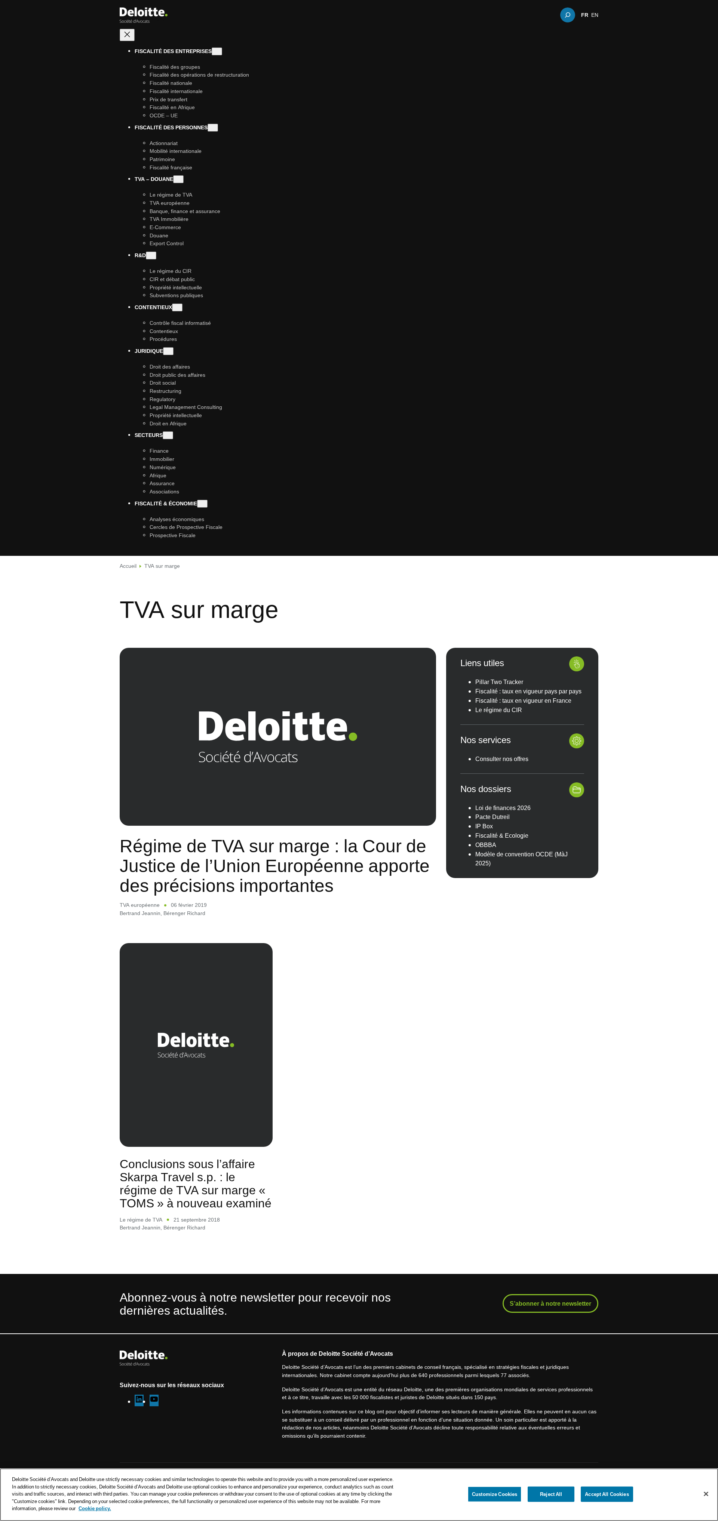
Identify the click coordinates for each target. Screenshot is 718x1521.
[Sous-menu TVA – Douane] (178, 180)
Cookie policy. (95, 1508)
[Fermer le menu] (127, 35)
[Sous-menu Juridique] (168, 351)
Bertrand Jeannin (140, 913)
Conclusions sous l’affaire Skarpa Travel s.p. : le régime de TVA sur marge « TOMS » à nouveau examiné (195, 1183)
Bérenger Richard (184, 913)
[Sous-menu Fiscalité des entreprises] (217, 51)
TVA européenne (140, 904)
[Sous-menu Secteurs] (168, 436)
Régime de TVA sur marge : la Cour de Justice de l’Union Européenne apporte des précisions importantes (275, 865)
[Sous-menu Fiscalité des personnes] (213, 128)
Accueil (128, 565)
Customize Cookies (494, 1493)
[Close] (706, 1493)
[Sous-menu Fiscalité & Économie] (202, 504)
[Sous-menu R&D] (151, 255)
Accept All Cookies (607, 1493)
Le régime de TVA (141, 1219)
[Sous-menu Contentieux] (177, 307)
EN (594, 15)
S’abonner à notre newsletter (550, 1303)
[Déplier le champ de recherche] (567, 14)
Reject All (551, 1493)
